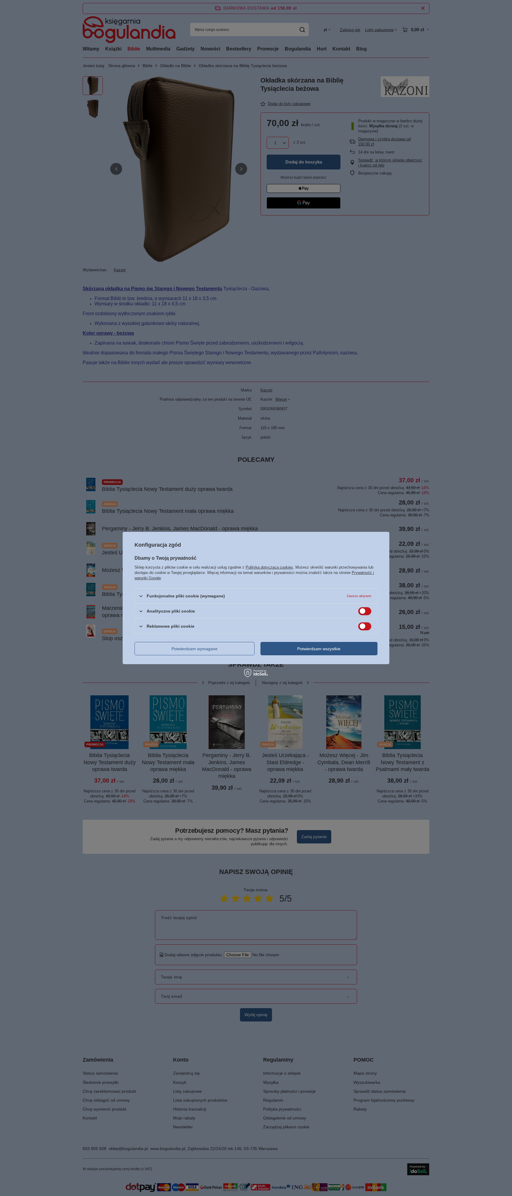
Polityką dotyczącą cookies (269, 567)
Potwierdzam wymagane (194, 648)
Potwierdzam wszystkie (318, 648)
